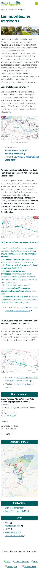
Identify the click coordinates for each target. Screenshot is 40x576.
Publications (19, 503)
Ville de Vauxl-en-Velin (14, 536)
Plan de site (31, 552)
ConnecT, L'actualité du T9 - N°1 (17, 511)
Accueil (3, 10)
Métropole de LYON (13, 526)
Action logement (12, 533)
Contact (5, 552)
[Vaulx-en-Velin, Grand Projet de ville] (16, 3)
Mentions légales (17, 552)
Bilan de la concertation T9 (15, 508)
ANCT (7, 529)
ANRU (7, 523)
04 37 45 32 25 (10, 416)
